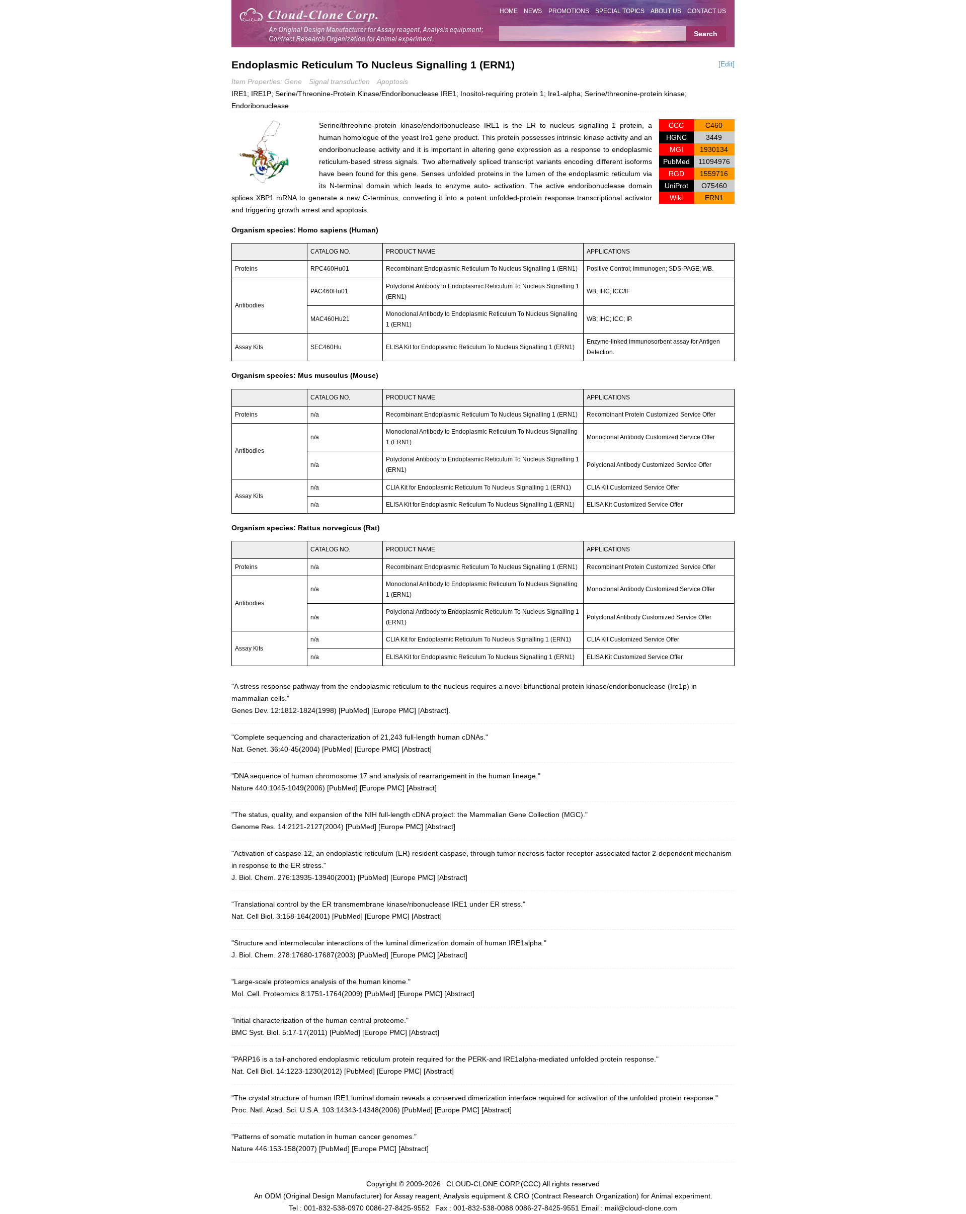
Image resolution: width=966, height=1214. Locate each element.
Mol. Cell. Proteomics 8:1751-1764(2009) (297, 994)
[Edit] (726, 64)
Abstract (433, 710)
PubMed (354, 710)
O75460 (714, 186)
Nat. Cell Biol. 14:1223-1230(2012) (286, 1071)
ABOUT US (666, 11)
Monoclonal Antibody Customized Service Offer (651, 437)
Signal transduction (339, 81)
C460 (713, 125)
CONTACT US (706, 11)
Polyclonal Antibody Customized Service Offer (649, 464)
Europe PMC (393, 710)
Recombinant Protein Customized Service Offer (651, 414)
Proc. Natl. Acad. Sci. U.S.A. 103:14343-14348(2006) (315, 1110)
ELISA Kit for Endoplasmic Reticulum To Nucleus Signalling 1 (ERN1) (480, 347)
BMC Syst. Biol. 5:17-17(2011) (279, 1032)
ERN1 (714, 198)
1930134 (714, 149)
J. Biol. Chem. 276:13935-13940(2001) (293, 877)
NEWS (533, 11)
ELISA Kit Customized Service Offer (635, 504)
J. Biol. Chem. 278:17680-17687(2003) (293, 955)
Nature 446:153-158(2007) (274, 1149)
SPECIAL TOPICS (620, 11)
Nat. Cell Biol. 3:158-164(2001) (280, 916)
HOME (509, 11)
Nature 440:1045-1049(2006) (278, 788)
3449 (714, 137)
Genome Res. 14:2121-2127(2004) (287, 827)
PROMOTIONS (568, 11)
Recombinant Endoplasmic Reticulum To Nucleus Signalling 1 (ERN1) (482, 268)
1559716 (714, 174)
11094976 (714, 161)
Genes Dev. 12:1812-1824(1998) (284, 710)
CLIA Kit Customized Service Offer (633, 487)
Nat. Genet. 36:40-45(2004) (275, 749)
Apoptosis (392, 81)
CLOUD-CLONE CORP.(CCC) (493, 1184)
